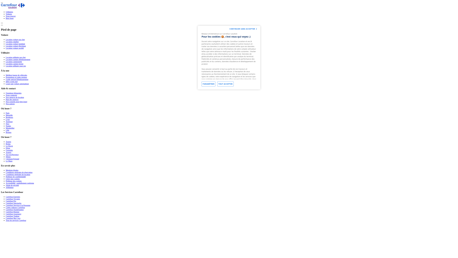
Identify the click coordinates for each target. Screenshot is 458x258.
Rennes (8, 132)
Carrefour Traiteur (12, 216)
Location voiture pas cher (15, 40)
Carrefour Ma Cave (13, 218)
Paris (7, 113)
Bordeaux (9, 117)
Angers (8, 152)
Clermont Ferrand (12, 159)
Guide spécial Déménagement (17, 79)
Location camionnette (14, 62)
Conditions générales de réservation (19, 172)
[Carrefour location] (13, 8)
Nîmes (8, 157)
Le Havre (9, 146)
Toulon (8, 142)
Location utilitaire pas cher (16, 57)
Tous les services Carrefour (16, 220)
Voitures (9, 14)
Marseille (9, 115)
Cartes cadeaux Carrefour (15, 208)
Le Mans (9, 161)
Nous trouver (11, 16)
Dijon (8, 148)
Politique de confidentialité (16, 177)
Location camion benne (14, 64)
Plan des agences (12, 100)
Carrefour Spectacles (13, 203)
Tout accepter (225, 84)
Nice (7, 124)
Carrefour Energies (13, 197)
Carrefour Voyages (13, 199)
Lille (7, 130)
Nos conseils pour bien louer (16, 102)
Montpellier (10, 128)
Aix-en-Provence (12, 155)
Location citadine (12, 42)
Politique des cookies (14, 181)
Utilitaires (9, 12)
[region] (229, 57)
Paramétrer (208, 84)
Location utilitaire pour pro (16, 66)
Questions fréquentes (13, 93)
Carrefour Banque (12, 212)
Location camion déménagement (18, 60)
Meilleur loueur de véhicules (16, 75)
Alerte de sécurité (12, 185)
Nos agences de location (15, 97)
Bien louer (10, 18)
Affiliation (9, 187)
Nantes (8, 126)
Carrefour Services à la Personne (18, 205)
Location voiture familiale (15, 44)
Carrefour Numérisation (15, 210)
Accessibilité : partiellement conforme (20, 183)
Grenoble (9, 150)
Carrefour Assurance (13, 214)
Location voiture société (15, 48)
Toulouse (9, 122)
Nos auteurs (10, 104)
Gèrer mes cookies (13, 179)
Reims (8, 144)
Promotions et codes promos (16, 77)
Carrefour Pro (11, 201)
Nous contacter (11, 95)
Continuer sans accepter (242, 29)
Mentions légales (12, 170)
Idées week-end (12, 82)
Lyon (8, 119)
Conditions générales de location (18, 175)
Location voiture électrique (16, 46)
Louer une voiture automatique (17, 84)
